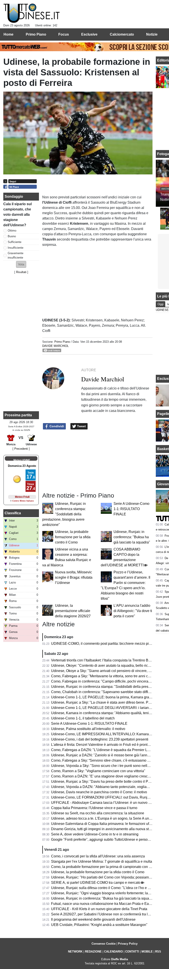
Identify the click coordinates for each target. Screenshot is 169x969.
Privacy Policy (128, 943)
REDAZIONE (93, 951)
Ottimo (12, 230)
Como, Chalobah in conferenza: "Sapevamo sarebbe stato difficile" (103, 692)
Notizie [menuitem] (152, 34)
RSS (158, 951)
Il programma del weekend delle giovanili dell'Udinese (93, 919)
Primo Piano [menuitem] (36, 34)
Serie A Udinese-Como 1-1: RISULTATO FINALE (131, 509)
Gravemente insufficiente (15, 255)
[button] (21, 264)
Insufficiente (15, 247)
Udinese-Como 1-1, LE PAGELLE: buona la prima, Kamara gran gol (104, 697)
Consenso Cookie (104, 943)
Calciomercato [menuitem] (122, 34)
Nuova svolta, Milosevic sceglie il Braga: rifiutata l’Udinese (73, 577)
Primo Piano (62, 341)
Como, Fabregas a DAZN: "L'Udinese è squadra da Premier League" (104, 750)
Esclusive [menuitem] (89, 34)
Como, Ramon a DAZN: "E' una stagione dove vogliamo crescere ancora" (108, 776)
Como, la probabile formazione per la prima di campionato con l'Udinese (107, 867)
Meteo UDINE (21, 460)
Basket (163, 449)
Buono (12, 236)
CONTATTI (132, 951)
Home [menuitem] (8, 34)
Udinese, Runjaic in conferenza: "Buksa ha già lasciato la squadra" (132, 537)
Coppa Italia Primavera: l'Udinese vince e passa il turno (94, 808)
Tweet (81, 426)
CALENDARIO (113, 951)
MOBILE (147, 951)
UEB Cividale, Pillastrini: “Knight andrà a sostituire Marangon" (99, 925)
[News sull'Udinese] (31, 13)
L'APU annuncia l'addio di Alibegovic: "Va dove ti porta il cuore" (133, 611)
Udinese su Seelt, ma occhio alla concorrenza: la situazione (97, 813)
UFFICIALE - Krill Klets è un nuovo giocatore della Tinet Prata (99, 909)
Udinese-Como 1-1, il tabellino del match (83, 718)
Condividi (56, 426)
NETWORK (75, 951)
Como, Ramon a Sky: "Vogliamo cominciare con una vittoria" (98, 771)
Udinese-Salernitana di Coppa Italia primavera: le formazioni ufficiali (104, 824)
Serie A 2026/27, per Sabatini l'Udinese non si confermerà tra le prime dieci (109, 914)
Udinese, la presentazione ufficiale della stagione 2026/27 (73, 611)
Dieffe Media (119, 959)
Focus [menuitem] (63, 34)
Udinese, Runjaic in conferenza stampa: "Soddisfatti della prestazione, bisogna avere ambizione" (64, 514)
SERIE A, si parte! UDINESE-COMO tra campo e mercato (95, 882)
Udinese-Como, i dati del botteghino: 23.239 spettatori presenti (99, 739)
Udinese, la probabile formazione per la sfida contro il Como (72, 537)
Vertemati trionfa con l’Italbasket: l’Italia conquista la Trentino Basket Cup (107, 660)
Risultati (21, 272)
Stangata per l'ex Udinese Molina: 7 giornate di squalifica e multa (101, 861)
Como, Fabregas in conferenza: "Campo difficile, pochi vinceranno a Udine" (110, 681)
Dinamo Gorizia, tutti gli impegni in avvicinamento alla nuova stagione (105, 829)
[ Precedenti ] (21, 448)
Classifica (13, 513)
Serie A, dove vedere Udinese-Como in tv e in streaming (94, 834)
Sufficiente (14, 242)
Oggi (160, 304)
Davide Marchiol (55, 346)
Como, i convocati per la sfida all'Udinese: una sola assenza (98, 856)
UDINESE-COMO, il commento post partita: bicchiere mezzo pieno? (104, 643)
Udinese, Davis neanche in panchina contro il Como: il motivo (99, 792)
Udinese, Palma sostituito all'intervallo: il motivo (88, 729)
